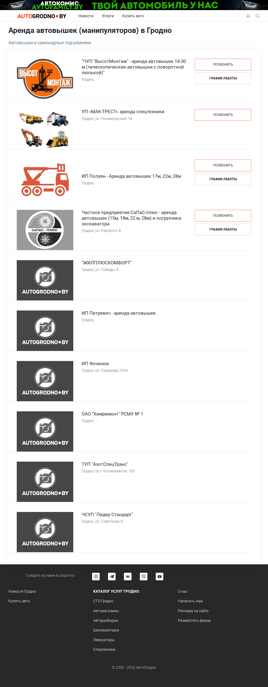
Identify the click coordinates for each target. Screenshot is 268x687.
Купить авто (133, 16)
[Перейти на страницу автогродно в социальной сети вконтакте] (127, 576)
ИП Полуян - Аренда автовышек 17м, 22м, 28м (131, 176)
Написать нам (190, 601)
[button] (248, 15)
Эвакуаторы (104, 640)
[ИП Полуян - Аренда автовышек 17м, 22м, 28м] (45, 179)
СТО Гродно (103, 601)
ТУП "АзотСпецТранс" (105, 464)
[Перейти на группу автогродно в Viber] (143, 576)
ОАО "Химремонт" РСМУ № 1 (112, 414)
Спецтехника (104, 649)
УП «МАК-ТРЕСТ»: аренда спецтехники (123, 111)
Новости (86, 16)
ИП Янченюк (95, 363)
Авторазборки (105, 620)
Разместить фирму (194, 620)
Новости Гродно (22, 591)
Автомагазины (106, 611)
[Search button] (248, 16)
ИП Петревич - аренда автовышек (119, 313)
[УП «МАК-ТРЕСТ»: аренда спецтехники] (45, 129)
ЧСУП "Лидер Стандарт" (107, 514)
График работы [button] (223, 78)
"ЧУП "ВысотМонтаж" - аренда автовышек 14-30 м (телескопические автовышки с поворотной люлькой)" (134, 67)
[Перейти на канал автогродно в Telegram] (112, 576)
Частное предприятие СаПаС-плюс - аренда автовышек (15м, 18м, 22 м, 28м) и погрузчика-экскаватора (132, 218)
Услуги (108, 16)
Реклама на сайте (193, 611)
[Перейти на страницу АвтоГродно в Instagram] (96, 576)
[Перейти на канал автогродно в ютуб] (159, 576)
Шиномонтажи (106, 630)
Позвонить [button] (223, 64)
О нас (182, 591)
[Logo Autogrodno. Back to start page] (41, 15)
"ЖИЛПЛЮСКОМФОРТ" (107, 262)
